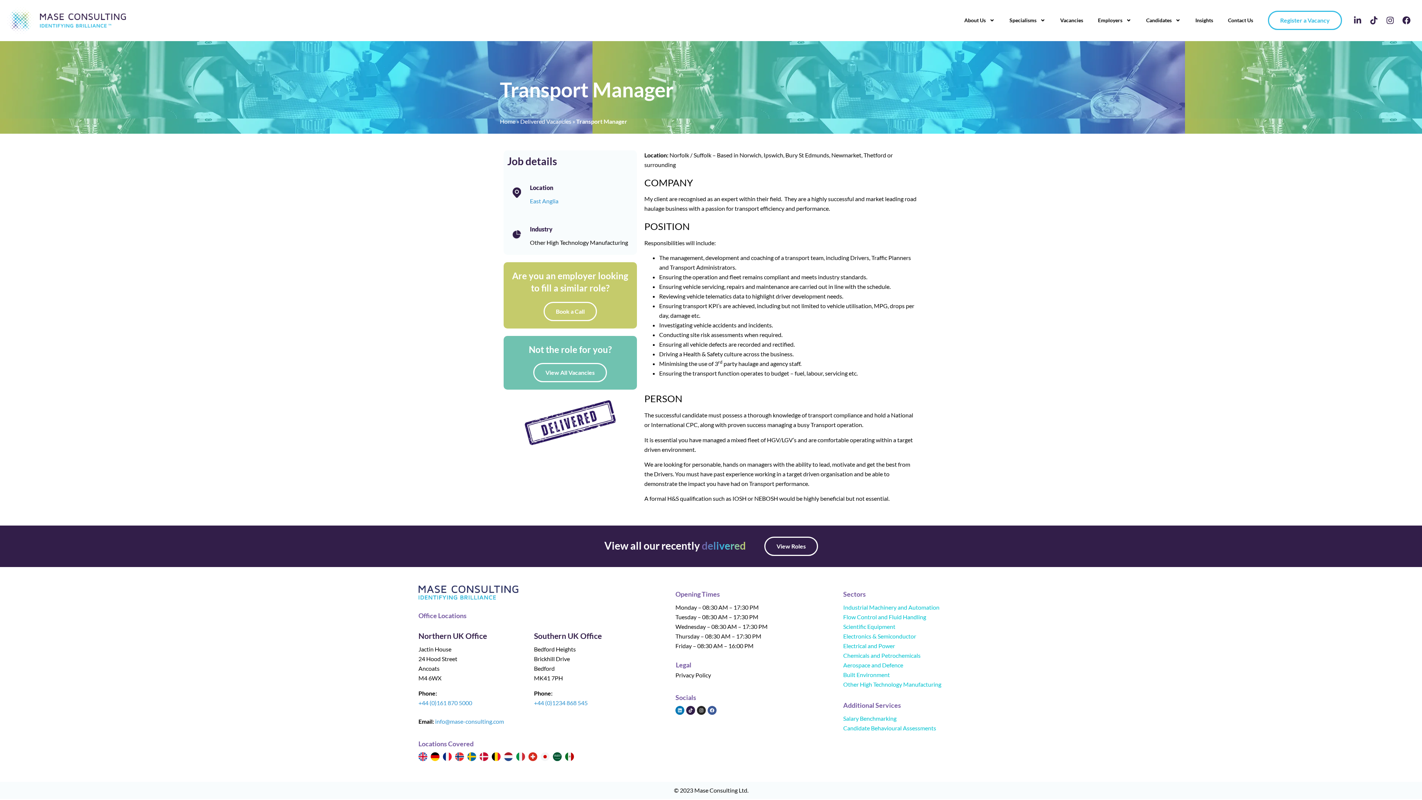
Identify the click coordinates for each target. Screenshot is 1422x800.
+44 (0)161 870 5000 (445, 702)
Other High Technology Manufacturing (892, 684)
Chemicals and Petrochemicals (882, 655)
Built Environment (866, 674)
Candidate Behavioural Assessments (889, 727)
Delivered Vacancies (545, 121)
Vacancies (1071, 20)
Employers (1110, 20)
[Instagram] (1390, 20)
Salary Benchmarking (870, 718)
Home (507, 121)
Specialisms (1023, 20)
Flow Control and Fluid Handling (884, 616)
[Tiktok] (1374, 20)
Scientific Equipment (869, 626)
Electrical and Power (869, 645)
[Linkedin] (679, 710)
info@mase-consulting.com (469, 721)
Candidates (1159, 20)
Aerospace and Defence (873, 665)
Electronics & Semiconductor (879, 636)
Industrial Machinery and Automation (891, 607)
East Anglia (544, 200)
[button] (791, 546)
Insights (1204, 20)
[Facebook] (1406, 20)
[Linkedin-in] (1357, 20)
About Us (975, 20)
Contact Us (1240, 20)
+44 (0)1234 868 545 (561, 702)
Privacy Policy (693, 675)
